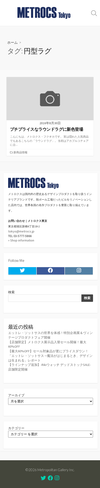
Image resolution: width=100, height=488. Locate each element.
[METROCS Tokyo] (44, 13)
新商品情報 (20, 152)
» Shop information (21, 240)
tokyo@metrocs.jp (21, 231)
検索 (11, 292)
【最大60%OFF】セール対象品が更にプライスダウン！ (48, 351)
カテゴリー (16, 428)
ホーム (12, 42)
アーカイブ (16, 395)
